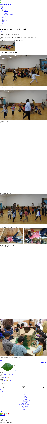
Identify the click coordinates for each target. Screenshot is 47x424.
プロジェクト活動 (25, 401)
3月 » (2, 391)
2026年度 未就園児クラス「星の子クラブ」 (8, 18)
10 (0, 389)
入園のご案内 (3, 19)
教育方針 (5, 13)
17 (0, 390)
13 (20, 389)
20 (20, 390)
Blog (2, 8)
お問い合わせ (3, 23)
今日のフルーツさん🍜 (6, 377)
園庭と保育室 (6, 11)
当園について (3, 9)
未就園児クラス (3, 17)
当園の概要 (4, 10)
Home (2, 7)
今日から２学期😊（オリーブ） (7, 380)
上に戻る (1, 411)
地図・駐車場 (4, 16)
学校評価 (2, 21)
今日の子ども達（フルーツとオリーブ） (8, 374)
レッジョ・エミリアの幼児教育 (8, 14)
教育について (4, 12)
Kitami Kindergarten (5, 4)
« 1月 (0, 391)
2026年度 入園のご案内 (6, 20)
